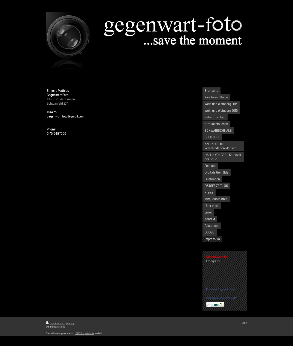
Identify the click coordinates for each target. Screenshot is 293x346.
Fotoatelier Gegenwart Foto (220, 289)
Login (244, 323)
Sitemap (70, 323)
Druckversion (57, 323)
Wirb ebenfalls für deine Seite (221, 298)
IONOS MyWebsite (84, 333)
